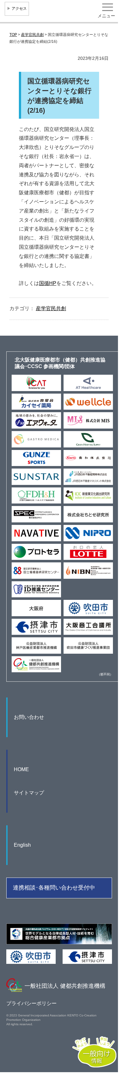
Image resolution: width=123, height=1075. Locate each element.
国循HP (47, 283)
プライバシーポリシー (31, 1003)
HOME (21, 769)
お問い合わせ (29, 717)
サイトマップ (29, 792)
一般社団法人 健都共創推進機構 (65, 986)
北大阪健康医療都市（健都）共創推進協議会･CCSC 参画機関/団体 (60, 363)
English (22, 845)
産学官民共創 (51, 308)
